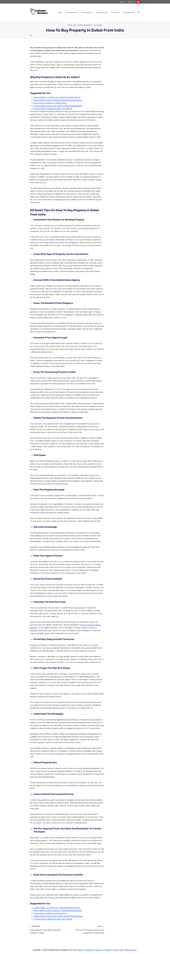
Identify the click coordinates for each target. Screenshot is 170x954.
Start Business (102, 12)
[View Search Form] (138, 12)
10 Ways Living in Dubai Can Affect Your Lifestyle (53, 109)
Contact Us (131, 2)
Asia (74, 25)
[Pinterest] (138, 2)
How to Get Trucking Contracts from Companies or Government (90, 930)
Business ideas (71, 12)
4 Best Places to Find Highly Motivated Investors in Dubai (45, 930)
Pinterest (108, 950)
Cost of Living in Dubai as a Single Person (50, 103)
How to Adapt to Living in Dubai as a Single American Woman (58, 100)
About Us (123, 2)
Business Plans (87, 12)
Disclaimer (132, 950)
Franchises (115, 12)
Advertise (89, 950)
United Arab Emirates (85, 25)
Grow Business (128, 12)
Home (60, 12)
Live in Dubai (98, 25)
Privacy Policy (119, 950)
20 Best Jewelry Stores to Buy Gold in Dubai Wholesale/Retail (58, 106)
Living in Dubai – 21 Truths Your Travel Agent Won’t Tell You (57, 97)
